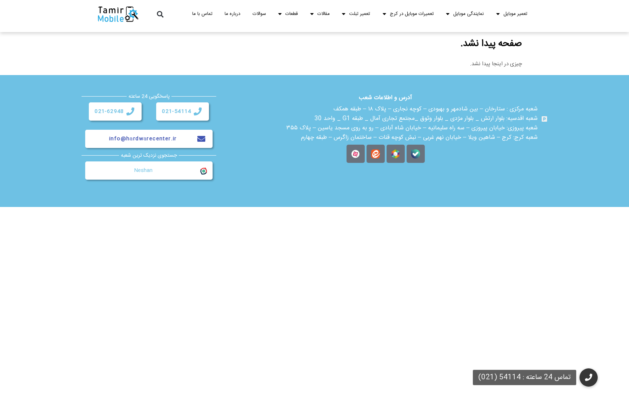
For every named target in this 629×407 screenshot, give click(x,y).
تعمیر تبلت (359, 14)
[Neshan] (203, 171)
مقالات (323, 14)
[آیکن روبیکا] (396, 154)
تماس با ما (202, 14)
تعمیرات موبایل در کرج (412, 14)
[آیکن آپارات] (356, 154)
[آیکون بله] (416, 154)
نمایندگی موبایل (468, 14)
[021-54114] (198, 111)
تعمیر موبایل (515, 14)
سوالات (259, 14)
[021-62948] (130, 111)
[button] (160, 14)
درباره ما (232, 14)
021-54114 (176, 111)
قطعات (291, 14)
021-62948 (109, 111)
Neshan (143, 170)
